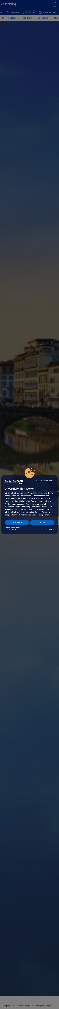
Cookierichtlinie (10, 529)
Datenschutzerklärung (13, 527)
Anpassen (17, 522)
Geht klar (42, 522)
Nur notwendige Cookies (45, 481)
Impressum (50, 529)
